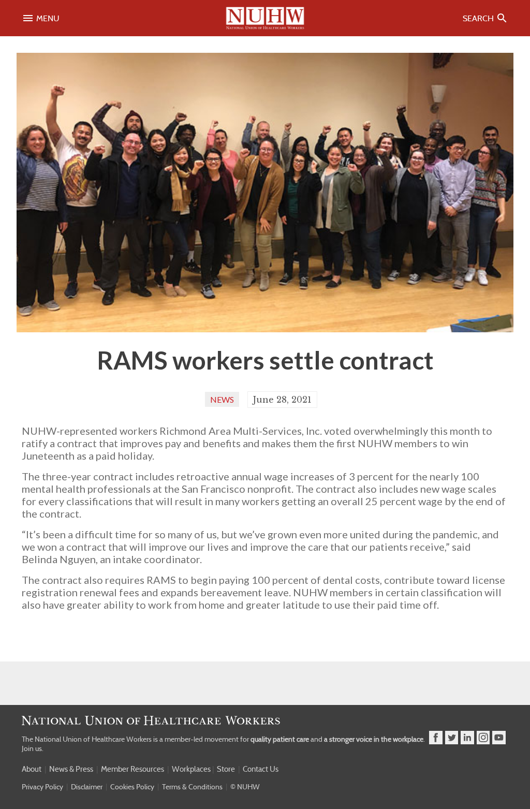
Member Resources (132, 769)
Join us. (32, 748)
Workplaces (191, 769)
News (222, 399)
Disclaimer (86, 786)
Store (226, 769)
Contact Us (260, 769)
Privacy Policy (42, 786)
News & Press (71, 769)
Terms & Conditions (192, 786)
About (31, 769)
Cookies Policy (132, 786)
